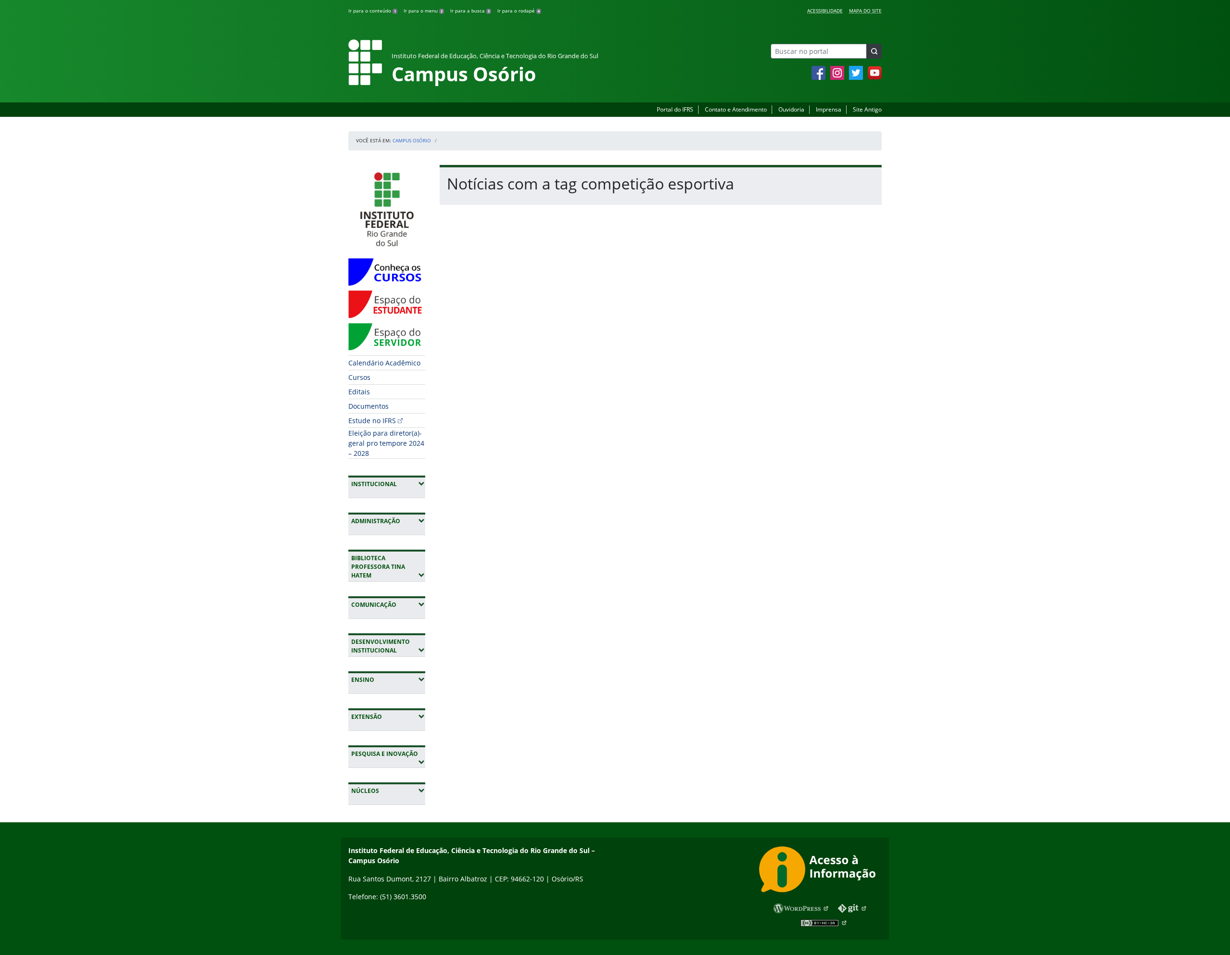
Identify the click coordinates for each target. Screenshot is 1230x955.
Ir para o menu (423, 10)
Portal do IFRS (675, 109)
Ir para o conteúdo (372, 10)
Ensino (388, 679)
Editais (359, 391)
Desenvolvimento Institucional (388, 646)
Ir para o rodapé (518, 10)
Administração (388, 520)
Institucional (388, 483)
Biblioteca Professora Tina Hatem (388, 566)
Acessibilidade (825, 10)
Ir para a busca (470, 10)
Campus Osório (412, 140)
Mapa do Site (865, 10)
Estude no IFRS (372, 420)
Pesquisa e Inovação (388, 753)
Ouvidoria (791, 109)
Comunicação (388, 604)
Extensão (388, 716)
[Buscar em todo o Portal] (874, 51)
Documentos (368, 406)
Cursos (359, 377)
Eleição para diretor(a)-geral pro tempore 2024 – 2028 (386, 443)
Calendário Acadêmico (384, 362)
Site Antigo (867, 109)
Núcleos (388, 790)
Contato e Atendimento (736, 109)
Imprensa (828, 109)
